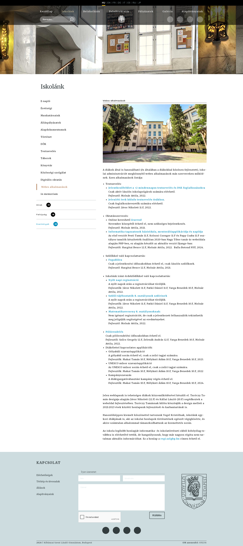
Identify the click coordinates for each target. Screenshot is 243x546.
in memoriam (49, 194)
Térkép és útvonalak (48, 481)
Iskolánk (68, 11)
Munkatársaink (50, 115)
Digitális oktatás (51, 179)
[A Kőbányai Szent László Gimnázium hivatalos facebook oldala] (170, 19)
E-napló (45, 101)
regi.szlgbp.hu (170, 438)
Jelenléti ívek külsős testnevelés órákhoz (136, 199)
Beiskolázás (91, 11)
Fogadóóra (115, 259)
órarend (136, 219)
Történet (46, 136)
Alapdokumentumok (53, 129)
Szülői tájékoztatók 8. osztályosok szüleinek (137, 295)
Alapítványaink (192, 11)
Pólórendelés (114, 331)
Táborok (46, 158)
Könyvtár (46, 165)
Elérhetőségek (44, 475)
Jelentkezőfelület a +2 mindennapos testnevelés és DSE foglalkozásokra (156, 187)
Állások (40, 487)
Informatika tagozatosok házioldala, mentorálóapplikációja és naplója (155, 231)
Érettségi (46, 108)
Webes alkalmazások (54, 187)
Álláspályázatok (51, 122)
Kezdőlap (46, 11)
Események (42, 224)
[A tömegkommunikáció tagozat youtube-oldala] (190, 19)
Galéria (167, 11)
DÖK (43, 144)
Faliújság (41, 214)
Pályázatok (145, 11)
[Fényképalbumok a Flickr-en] (200, 19)
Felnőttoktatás (119, 11)
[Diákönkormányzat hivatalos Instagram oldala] (180, 19)
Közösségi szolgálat (53, 172)
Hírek (39, 205)
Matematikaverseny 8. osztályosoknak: (134, 311)
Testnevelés (48, 151)
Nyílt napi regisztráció (123, 280)
